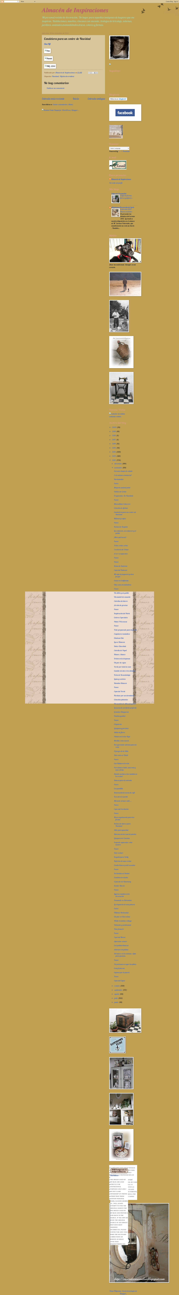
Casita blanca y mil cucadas (124, 865)
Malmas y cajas (120, 518)
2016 (114, 443)
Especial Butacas (120, 570)
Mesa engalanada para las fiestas (124, 818)
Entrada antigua (96, 98)
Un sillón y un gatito (121, 593)
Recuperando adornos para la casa (125, 746)
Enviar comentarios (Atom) (63, 104)
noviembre (118, 467)
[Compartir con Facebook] (95, 73)
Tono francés (119, 929)
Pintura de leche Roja (122, 736)
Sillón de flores (119, 732)
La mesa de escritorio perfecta (125, 708)
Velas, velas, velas (121, 545)
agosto (117, 994)
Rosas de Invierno (120, 566)
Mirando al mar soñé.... (123, 801)
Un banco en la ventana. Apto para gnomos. (125, 954)
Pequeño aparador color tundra (123, 843)
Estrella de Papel (120, 650)
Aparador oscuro (120, 941)
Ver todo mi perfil (115, 183)
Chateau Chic (119, 638)
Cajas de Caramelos (118, 193)
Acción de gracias (121, 605)
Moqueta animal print (122, 487)
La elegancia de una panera (124, 904)
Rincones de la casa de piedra (125, 834)
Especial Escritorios (121, 809)
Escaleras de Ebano (121, 549)
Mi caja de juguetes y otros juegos (124, 575)
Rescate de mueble (121, 797)
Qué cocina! (118, 853)
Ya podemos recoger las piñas (125, 964)
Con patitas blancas (121, 945)
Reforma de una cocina (122, 861)
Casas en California (121, 580)
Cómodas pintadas (121, 699)
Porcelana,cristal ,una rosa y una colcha (125, 768)
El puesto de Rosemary (122, 881)
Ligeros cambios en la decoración (122, 895)
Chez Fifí (47, 44)
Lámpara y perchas (121, 728)
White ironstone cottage (123, 921)
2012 (114, 460)
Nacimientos (118, 479)
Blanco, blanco (120, 654)
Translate (126, 151)
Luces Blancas (119, 642)
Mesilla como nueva (121, 740)
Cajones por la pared (121, 972)
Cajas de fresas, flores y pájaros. (126, 196)
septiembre (118, 990)
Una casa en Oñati (121, 755)
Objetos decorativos (67, 76)
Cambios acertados (121, 877)
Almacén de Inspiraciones (75, 9)
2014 (114, 452)
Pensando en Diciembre (123, 900)
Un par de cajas (120, 662)
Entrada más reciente (53, 98)
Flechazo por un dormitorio (124, 695)
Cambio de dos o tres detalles (124, 671)
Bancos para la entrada (123, 780)
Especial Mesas (119, 937)
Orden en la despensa (122, 658)
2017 (114, 439)
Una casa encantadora (122, 585)
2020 (114, 427)
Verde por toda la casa (122, 667)
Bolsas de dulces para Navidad (122, 825)
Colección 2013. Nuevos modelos (126, 210)
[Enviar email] (117, 165)
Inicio (76, 98)
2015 (114, 448)
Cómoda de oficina (121, 508)
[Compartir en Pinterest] (97, 73)
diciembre (118, 463)
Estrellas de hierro (121, 601)
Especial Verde (119, 691)
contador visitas (115, 416)
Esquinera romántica (122, 634)
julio (116, 998)
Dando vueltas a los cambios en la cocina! (125, 775)
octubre (117, 986)
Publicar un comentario (56, 88)
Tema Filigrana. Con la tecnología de (123, 1291)
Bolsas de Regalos (121, 527)
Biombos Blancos (120, 683)
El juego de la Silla (121, 751)
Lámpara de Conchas (122, 838)
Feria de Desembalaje (122, 675)
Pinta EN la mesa (120, 621)
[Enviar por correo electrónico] (89, 73)
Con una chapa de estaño (123, 471)
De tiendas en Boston (121, 873)
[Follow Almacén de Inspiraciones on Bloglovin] (118, 100)
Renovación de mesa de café (124, 792)
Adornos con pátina (121, 949)
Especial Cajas (119, 980)
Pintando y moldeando (122, 925)
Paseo (116, 483)
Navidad (55, 76)
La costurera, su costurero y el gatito (125, 532)
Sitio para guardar (121, 830)
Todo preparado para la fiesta (125, 630)
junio (116, 1002)
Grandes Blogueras (121, 712)
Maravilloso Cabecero (122, 504)
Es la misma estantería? (123, 475)
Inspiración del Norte (122, 613)
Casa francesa (119, 968)
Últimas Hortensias (121, 912)
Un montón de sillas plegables (125, 704)
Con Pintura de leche (121, 763)
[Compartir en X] (93, 73)
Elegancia (118, 724)
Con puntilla (118, 788)
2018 (114, 435)
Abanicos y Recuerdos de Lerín (122, 207)
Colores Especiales (121, 617)
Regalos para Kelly (121, 857)
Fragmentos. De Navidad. (123, 496)
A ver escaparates (121, 553)
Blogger (123, 1293)
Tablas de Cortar (120, 491)
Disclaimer (119, 1209)
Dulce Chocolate (120, 646)
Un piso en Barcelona (122, 916)
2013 (114, 456)
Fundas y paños (119, 716)
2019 (114, 431)
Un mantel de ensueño (122, 597)
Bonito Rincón (119, 886)
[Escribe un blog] (91, 73)
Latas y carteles (120, 679)
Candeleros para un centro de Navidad (125, 513)
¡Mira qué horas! (120, 537)
